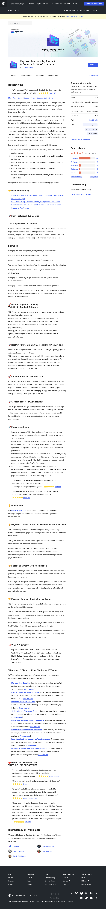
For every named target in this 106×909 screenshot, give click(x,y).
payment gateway (91, 129)
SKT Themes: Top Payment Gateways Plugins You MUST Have (35, 202)
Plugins (29, 881)
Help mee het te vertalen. (75, 16)
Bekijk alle (94, 177)
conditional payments (90, 125)
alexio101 (52, 93)
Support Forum (29, 98)
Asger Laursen (54, 776)
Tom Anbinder (47, 851)
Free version (29, 689)
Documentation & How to (46, 98)
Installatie (40, 75)
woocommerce (92, 133)
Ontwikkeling (53, 75)
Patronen (30, 884)
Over (10, 874)
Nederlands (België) (34, 896)
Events (65, 878)
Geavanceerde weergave (80, 139)
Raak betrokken (68, 874)
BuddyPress (86, 884)
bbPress (85, 881)
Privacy (10, 884)
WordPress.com (87, 874)
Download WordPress (94, 3)
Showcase (30, 874)
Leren (47, 874)
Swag (66, 884)
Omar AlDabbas (48, 846)
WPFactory (29, 68)
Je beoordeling (76, 177)
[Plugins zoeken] (30, 23)
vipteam (28, 822)
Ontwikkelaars (50, 881)
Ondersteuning (92, 75)
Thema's (29, 878)
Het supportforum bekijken (81, 194)
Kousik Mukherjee (19, 856)
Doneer (66, 881)
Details (13, 75)
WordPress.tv (50, 884)
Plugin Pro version (18, 510)
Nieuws (10, 878)
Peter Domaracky (30, 798)
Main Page (12, 98)
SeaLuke (26, 498)
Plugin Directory (13, 10)
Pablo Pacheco (18, 851)
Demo (20, 98)
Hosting (11, 881)
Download (92, 65)
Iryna (25, 784)
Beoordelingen (25, 75)
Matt (83, 878)
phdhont (58, 487)
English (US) (93, 120)
